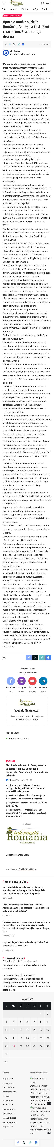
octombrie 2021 (9, 1118)
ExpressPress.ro (12, 16)
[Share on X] (14, 44)
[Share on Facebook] (10, 44)
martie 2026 (8, 1083)
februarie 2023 (9, 1109)
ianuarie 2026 (8, 1087)
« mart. (5, 1061)
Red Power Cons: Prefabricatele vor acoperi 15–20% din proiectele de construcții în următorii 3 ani (26, 813)
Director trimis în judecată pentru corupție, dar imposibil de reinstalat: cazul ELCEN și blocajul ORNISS (25, 788)
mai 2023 (6, 1096)
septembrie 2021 (10, 1122)
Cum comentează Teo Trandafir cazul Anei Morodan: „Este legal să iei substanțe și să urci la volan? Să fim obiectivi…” (26, 907)
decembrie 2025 (10, 1092)
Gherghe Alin (14, 780)
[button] (5, 3)
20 (27, 1038)
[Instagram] (22, 685)
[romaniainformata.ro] (17, 3)
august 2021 (8, 1127)
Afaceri (10, 761)
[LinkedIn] (43, 685)
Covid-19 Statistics (27, 869)
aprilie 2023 (8, 1100)
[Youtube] (32, 685)
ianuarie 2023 (8, 1114)
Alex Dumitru (15, 51)
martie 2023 (8, 1105)
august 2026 (8, 1079)
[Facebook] (11, 685)
